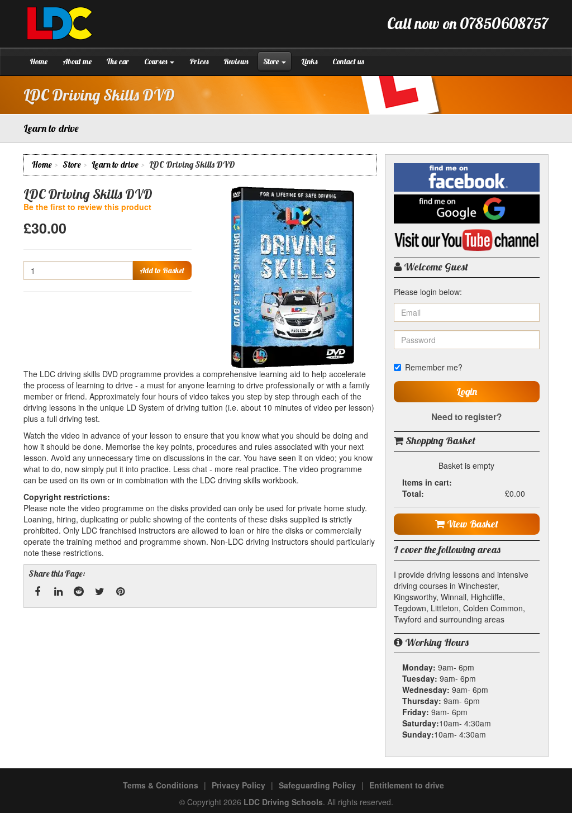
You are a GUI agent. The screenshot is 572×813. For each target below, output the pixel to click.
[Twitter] (99, 592)
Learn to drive (115, 164)
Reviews (235, 61)
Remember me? (434, 367)
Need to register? (466, 417)
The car (118, 61)
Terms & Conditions (160, 785)
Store (271, 61)
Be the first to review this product (87, 206)
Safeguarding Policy (317, 785)
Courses (156, 61)
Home (38, 61)
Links (309, 61)
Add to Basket (162, 270)
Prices (198, 61)
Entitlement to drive (406, 785)
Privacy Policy (238, 785)
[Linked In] (58, 592)
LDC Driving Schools (283, 801)
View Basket (471, 523)
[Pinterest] (120, 592)
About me (77, 61)
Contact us (348, 61)
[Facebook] (37, 592)
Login (466, 391)
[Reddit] (79, 592)
